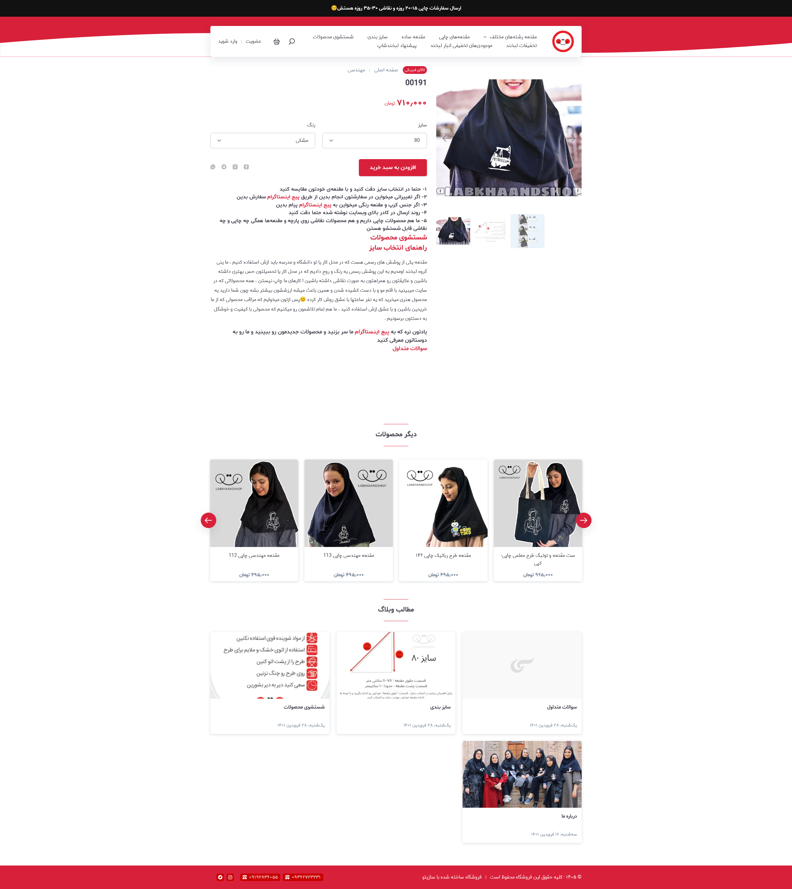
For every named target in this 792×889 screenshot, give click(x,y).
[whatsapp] (212, 167)
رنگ (311, 125)
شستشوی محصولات (333, 37)
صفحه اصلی (386, 70)
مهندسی (356, 70)
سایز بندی (378, 37)
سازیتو (428, 877)
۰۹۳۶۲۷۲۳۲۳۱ (306, 877)
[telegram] (224, 167)
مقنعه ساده (413, 37)
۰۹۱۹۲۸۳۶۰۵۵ (263, 877)
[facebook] (246, 167)
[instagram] (230, 877)
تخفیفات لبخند (521, 45)
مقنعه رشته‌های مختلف (513, 37)
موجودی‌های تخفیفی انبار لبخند (461, 45)
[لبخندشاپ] (563, 41)
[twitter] (235, 167)
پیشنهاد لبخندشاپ (396, 45)
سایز (422, 125)
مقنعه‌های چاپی (454, 37)
